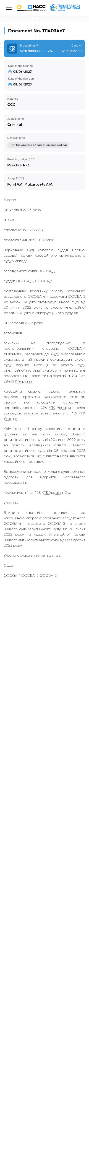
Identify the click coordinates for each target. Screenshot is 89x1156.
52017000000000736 (36, 51)
